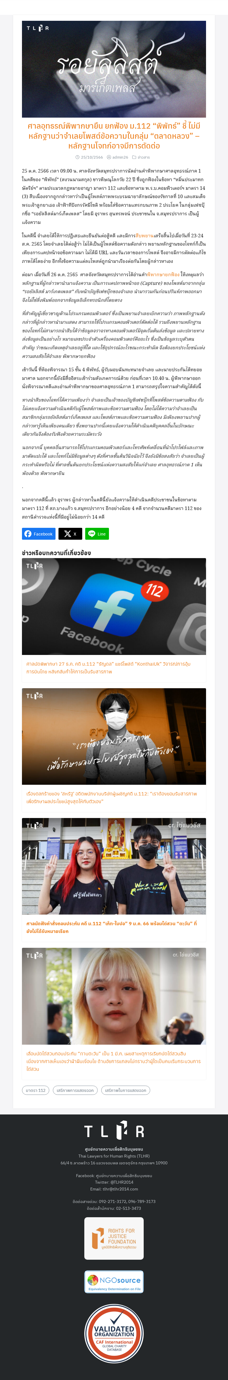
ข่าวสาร (144, 157)
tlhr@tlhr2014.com (120, 1189)
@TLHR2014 (121, 1182)
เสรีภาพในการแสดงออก (125, 1090)
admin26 (120, 157)
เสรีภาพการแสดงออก (75, 1090)
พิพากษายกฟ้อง (163, 275)
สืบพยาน (145, 236)
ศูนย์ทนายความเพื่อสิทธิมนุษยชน (124, 1175)
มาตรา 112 (35, 1090)
